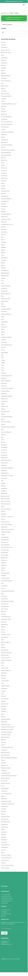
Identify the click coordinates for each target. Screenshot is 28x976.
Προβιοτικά (4, 673)
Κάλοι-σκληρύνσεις (6, 80)
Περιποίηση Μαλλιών (6, 96)
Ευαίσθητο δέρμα (5, 391)
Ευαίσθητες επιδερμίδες (7, 468)
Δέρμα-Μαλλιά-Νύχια (6, 619)
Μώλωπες (3, 739)
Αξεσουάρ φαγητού (5, 503)
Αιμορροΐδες (4, 527)
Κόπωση (3, 647)
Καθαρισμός (4, 134)
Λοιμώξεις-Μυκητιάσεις (7, 224)
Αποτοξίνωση (4, 609)
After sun (3, 157)
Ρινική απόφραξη (5, 573)
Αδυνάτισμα (4, 168)
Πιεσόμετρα (4, 770)
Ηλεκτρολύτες (4, 637)
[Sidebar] (2, 974)
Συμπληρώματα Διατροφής (7, 591)
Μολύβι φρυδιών (5, 273)
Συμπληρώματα (5, 537)
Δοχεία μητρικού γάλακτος (7, 529)
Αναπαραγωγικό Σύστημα (7, 601)
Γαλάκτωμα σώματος (6, 460)
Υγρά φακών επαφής (6, 801)
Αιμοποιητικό (4, 598)
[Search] (1, 5)
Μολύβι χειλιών (5, 275)
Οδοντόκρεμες (4, 847)
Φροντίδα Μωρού (5, 544)
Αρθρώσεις (4, 611)
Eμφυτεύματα (4, 824)
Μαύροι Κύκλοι (4, 406)
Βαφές (2, 316)
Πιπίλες (3, 519)
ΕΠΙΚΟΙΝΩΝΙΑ (4, 912)
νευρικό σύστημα (5, 657)
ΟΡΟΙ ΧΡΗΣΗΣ (4, 903)
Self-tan (3, 165)
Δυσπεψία (3, 706)
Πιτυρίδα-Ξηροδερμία (6, 116)
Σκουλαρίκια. (4, 206)
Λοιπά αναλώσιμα (5, 778)
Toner (2, 370)
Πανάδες (3, 424)
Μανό (2, 303)
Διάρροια (3, 701)
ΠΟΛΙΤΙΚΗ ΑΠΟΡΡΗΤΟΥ (6, 901)
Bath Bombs (4, 160)
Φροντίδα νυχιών (5, 93)
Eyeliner (3, 244)
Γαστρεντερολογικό (6, 616)
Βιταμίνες (3, 614)
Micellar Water (4, 352)
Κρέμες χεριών (4, 85)
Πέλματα (3, 814)
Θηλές (2, 506)
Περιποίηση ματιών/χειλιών (8, 427)
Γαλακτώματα (4, 462)
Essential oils (4, 62)
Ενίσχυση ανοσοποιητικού (7, 726)
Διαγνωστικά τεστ (5, 50)
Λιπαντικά (3, 193)
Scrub (2, 162)
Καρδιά (2, 644)
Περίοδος (3, 227)
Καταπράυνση (4, 139)
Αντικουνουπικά (5, 550)
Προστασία (3, 229)
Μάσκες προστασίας (6, 52)
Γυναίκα (3, 209)
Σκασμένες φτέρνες (6, 309)
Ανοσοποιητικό (5, 603)
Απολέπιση (4, 173)
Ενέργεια (3, 626)
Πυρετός (3, 588)
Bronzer (3, 239)
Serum (2, 101)
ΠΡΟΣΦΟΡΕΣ (4, 586)
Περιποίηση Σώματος (6, 155)
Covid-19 (3, 45)
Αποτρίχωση (4, 291)
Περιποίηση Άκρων (5, 75)
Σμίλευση (3, 486)
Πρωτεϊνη (3, 678)
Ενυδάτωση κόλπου (6, 219)
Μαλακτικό (3, 106)
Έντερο (3, 629)
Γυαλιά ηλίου (4, 791)
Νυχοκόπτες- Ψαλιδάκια (7, 516)
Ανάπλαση (3, 68)
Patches (3, 360)
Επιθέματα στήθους (6, 532)
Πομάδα (3, 109)
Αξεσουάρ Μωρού (5, 498)
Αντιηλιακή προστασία (6, 124)
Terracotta (3, 260)
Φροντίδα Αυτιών (5, 755)
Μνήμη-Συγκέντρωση (6, 652)
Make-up (3, 252)
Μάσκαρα (3, 268)
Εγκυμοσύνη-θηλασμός (6, 524)
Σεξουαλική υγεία (5, 191)
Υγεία (2, 693)
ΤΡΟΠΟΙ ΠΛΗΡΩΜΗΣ (6, 894)
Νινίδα (2, 570)
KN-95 (2, 55)
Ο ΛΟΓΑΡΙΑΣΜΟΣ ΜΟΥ (6, 914)
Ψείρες (3, 760)
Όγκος (2, 334)
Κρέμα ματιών (4, 398)
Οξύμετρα (3, 60)
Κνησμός (3, 716)
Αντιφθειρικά (4, 552)
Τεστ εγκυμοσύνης (5, 773)
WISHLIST (3, 916)
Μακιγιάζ (3, 234)
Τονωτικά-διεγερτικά (6, 198)
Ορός (2, 583)
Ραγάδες (3, 185)
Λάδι (2, 480)
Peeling (3, 362)
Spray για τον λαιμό (5, 724)
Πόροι (2, 429)
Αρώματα (3, 73)
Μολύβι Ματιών (5, 270)
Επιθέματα (3, 491)
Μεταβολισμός (4, 650)
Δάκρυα (3, 796)
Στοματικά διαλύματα (6, 857)
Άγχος (2, 593)
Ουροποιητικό (4, 668)
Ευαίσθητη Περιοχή (5, 214)
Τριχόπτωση (4, 119)
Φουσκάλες (4, 91)
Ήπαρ (2, 639)
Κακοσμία (3, 834)
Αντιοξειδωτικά (5, 606)
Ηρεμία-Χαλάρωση (5, 642)
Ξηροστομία (4, 842)
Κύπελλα (3, 511)
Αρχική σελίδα (4, 13)
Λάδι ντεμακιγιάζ (5, 411)
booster (3, 350)
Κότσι (2, 83)
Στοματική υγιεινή (5, 578)
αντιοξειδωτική (5, 201)
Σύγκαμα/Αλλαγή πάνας (7, 580)
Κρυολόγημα (4, 721)
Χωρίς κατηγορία (5, 868)
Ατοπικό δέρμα (4, 555)
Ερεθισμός (3, 562)
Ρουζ (2, 280)
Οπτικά (3, 785)
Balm (2, 237)
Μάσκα (2, 329)
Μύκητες (3, 88)
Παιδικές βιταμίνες (5, 670)
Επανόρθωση (4, 321)
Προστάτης (3, 675)
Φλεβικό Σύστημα (5, 685)
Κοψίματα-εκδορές (5, 719)
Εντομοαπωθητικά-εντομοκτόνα (9, 775)
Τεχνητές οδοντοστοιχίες (7, 865)
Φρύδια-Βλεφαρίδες (6, 152)
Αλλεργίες (3, 696)
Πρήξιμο (3, 409)
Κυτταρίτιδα (4, 232)
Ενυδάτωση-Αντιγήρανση (7, 132)
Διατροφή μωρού (5, 521)
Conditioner (4, 98)
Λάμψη (2, 324)
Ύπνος (2, 683)
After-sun (3, 434)
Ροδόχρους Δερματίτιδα (7, 747)
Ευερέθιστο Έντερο (5, 634)
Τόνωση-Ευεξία (5, 680)
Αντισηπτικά (4, 47)
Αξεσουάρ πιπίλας (5, 501)
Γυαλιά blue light (5, 788)
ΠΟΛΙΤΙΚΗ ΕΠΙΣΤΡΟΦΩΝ (6, 899)
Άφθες (2, 829)
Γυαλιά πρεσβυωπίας (6, 793)
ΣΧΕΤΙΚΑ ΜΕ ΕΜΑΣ (5, 909)
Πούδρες (3, 278)
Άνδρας (3, 70)
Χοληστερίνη (4, 688)
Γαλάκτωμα (4, 383)
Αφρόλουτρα (4, 178)
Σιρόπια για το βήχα (6, 734)
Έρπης (2, 714)
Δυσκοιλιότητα (4, 703)
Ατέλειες (3, 129)
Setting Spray (4, 257)
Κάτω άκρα (3, 811)
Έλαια (2, 319)
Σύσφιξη (3, 188)
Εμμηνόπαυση (4, 216)
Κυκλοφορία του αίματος (7, 475)
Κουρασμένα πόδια (5, 298)
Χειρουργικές (4, 57)
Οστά (2, 665)
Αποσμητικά (4, 78)
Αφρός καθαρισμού (6, 380)
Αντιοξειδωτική (5, 127)
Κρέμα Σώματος (5, 473)
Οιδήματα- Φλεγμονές (6, 660)
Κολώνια (3, 568)
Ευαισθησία (4, 832)
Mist (2, 355)
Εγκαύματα (3, 709)
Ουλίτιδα (3, 850)
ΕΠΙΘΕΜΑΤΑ (4, 493)
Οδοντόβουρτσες (5, 844)
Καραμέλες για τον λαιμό (7, 729)
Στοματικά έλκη (5, 860)
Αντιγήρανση (4, 401)
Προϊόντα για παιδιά (6, 855)
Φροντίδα (3, 762)
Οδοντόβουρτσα (5, 539)
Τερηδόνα (3, 862)
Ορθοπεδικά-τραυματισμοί (7, 803)
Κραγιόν (3, 265)
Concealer (3, 242)
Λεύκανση (3, 837)
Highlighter (3, 247)
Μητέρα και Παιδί (5, 496)
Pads (2, 357)
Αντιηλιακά (4, 170)
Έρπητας (3, 632)
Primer (2, 255)
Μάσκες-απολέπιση (6, 421)
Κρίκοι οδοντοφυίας (6, 509)
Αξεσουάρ (3, 203)
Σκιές (2, 283)
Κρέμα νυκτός (4, 142)
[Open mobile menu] (26, 5)
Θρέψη (2, 183)
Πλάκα (2, 852)
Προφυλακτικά (4, 196)
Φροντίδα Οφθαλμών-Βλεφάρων (9, 757)
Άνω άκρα (3, 809)
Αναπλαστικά (4, 806)
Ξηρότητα (3, 742)
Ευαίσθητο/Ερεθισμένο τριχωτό (9, 103)
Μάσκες (3, 332)
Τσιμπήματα (4, 750)
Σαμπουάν (3, 111)
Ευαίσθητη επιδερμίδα (6, 396)
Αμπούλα (3, 65)
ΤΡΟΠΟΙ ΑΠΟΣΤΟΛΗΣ (6, 897)
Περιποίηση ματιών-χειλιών (8, 150)
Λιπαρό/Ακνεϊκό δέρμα (6, 144)
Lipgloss (3, 250)
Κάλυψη (3, 137)
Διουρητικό (4, 621)
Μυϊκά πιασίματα (5, 737)
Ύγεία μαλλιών (4, 542)
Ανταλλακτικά (4, 827)
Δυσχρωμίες (4, 488)
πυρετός (3, 744)
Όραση (2, 662)
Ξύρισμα (3, 147)
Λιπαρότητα (4, 114)
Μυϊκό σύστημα (5, 655)
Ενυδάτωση (4, 180)
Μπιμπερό (3, 514)
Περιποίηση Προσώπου (6, 121)
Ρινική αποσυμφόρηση (6, 732)
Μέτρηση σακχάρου (6, 768)
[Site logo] (14, 5)
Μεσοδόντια (4, 839)
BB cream (3, 42)
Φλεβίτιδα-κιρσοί (5, 752)
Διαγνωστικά (4, 765)
